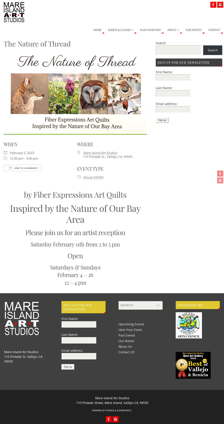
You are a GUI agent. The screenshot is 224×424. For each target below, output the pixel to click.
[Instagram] (220, 180)
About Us (125, 346)
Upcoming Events (131, 324)
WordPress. (125, 410)
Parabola (111, 410)
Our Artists (126, 341)
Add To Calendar (25, 168)
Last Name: (164, 88)
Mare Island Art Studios (100, 153)
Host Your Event (130, 330)
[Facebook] (220, 174)
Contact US (126, 352)
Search (161, 43)
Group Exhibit (93, 177)
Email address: (166, 104)
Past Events (126, 335)
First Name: (164, 72)
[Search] (158, 305)
